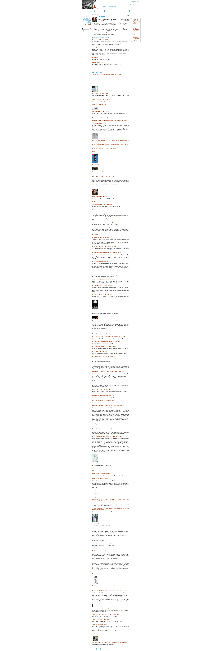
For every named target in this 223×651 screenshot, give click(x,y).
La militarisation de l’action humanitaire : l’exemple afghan (103, 222)
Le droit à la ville (95, 57)
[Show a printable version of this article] (128, 15)
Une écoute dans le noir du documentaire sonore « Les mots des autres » (106, 585)
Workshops (116, 10)
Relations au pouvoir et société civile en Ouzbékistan (102, 550)
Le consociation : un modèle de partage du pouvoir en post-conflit (104, 330)
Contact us (135, 4)
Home (92, 14)
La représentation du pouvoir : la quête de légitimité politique (103, 279)
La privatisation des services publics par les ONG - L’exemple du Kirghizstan (106, 252)
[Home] (100, 8)
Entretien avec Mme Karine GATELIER (99, 196)
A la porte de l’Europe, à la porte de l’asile (100, 93)
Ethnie (93, 201)
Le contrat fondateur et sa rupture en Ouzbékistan (101, 333)
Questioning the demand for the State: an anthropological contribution (105, 543)
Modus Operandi (88, 24)
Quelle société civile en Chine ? (98, 527)
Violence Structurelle (96, 633)
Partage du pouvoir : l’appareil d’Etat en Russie (101, 473)
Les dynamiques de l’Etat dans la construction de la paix (103, 359)
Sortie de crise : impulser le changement (100, 560)
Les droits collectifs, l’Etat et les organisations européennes (103, 356)
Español (135, 1)
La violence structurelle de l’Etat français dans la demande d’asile (104, 320)
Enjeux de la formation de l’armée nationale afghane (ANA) (103, 176)
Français (138, 1)
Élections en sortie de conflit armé (98, 171)
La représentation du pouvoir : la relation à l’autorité (102, 285)
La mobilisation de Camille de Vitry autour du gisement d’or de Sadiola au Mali (107, 227)
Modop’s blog (135, 19)
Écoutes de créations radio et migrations (136, 26)
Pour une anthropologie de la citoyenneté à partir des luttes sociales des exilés (107, 523)
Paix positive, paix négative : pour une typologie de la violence (104, 470)
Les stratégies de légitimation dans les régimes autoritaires (103, 400)
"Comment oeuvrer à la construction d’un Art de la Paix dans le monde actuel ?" (107, 74)
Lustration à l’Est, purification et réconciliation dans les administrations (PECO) (107, 436)
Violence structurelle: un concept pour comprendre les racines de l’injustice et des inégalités (109, 642)
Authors (132, 4)
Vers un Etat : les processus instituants (99, 624)
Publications (125, 10)
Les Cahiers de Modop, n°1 (97, 67)
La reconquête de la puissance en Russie (100, 261)
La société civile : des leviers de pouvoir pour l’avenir (102, 294)
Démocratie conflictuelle (96, 164)
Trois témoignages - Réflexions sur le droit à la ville (136, 34)
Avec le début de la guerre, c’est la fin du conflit (101, 111)
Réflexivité (94, 548)
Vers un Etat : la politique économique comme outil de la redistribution (105, 614)
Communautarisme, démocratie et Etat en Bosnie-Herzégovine (104, 148)
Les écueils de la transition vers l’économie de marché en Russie (104, 364)
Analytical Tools (99, 10)
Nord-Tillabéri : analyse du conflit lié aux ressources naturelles (104, 463)
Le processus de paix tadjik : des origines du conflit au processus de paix (106, 341)
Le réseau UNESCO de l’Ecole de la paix (100, 351)
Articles (91, 10)
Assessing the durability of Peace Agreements (101, 99)
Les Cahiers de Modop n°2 (97, 62)
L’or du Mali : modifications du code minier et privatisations (103, 428)
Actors (132, 10)
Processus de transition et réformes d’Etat (100, 39)
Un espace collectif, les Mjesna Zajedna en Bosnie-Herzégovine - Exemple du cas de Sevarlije (110, 590)
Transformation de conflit (97, 573)
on (86, 31)
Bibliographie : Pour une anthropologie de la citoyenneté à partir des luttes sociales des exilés (109, 120)
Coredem (87, 31)
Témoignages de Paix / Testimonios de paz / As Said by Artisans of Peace (106, 47)
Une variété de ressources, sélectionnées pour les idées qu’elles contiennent (106, 608)
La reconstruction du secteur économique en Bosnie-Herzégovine (104, 272)
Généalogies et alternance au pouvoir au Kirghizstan (102, 204)
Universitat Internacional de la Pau (136, 24)
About (129, 4)
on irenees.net (87, 30)
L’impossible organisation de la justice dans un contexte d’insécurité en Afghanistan (108, 405)
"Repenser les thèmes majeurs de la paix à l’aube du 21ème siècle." (105, 76)
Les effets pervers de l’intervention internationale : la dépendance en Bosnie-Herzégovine (109, 371)
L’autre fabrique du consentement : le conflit (100, 309)
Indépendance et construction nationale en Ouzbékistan (102, 211)
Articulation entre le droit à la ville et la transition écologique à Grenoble (136, 30)
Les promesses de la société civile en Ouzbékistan (102, 389)
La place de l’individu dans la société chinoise (100, 237)
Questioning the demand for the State (99, 538)
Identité (93, 209)
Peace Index (108, 10)
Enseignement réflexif (96, 186)
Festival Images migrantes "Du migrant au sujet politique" (136, 21)
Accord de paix (95, 84)
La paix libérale (95, 234)
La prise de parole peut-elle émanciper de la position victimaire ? (104, 246)
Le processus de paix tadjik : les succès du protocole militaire (104, 346)
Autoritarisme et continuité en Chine (99, 104)
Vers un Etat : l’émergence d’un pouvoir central (101, 619)
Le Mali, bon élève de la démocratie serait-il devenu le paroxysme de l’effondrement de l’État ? (110, 336)
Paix (93, 468)
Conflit (93, 151)
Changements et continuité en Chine (99, 123)
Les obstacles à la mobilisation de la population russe (102, 383)
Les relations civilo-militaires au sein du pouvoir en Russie (103, 395)
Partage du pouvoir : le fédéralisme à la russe (100, 478)
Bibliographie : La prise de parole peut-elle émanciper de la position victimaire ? (107, 117)
